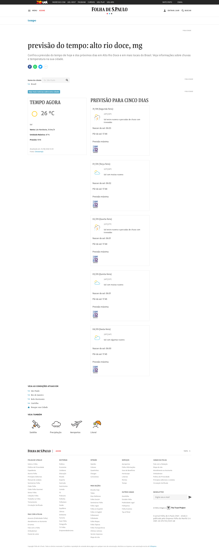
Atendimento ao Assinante (37, 521)
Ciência (61, 511)
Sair (177, 10)
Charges (93, 473)
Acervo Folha (32, 473)
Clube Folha (32, 486)
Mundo (61, 477)
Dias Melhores (95, 496)
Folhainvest (94, 515)
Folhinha (62, 499)
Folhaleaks (94, 518)
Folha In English (96, 512)
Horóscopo (126, 473)
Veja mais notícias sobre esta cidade (44, 91)
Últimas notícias (96, 531)
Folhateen (62, 502)
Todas (92, 493)
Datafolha (125, 496)
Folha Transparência (97, 528)
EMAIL (180, 2)
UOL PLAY (101, 2)
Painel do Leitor (33, 534)
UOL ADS (110, 2)
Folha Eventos (127, 509)
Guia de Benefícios (128, 470)
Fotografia (63, 524)
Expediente (32, 470)
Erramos (31, 524)
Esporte (62, 480)
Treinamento (32, 502)
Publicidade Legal (128, 502)
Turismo (62, 518)
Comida (62, 489)
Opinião (93, 464)
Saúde (61, 505)
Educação (62, 473)
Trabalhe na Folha (34, 499)
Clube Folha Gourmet (35, 489)
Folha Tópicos (95, 524)
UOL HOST (71, 2)
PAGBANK (82, 2)
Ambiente (62, 515)
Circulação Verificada (35, 505)
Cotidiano (62, 470)
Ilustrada (62, 483)
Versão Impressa (96, 534)
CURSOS (91, 2)
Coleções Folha (33, 496)
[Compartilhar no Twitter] (40, 67)
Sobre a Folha (33, 464)
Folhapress (126, 506)
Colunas (93, 467)
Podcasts (62, 496)
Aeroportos (126, 464)
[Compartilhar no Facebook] (30, 67)
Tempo (32, 20)
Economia (62, 467)
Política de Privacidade (36, 467)
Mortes (124, 480)
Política (62, 464)
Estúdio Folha (127, 499)
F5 (60, 492)
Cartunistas (94, 477)
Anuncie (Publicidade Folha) (38, 518)
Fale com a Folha (34, 528)
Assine (42, 10)
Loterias (125, 477)
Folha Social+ (95, 499)
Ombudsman (32, 531)
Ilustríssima (63, 486)
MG (137, 46)
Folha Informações (128, 467)
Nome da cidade (34, 80)
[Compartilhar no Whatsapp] (35, 67)
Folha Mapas (95, 521)
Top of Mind (126, 512)
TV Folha (62, 527)
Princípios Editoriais (35, 477)
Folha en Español (96, 509)
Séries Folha (32, 492)
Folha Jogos (94, 506)
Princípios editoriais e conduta (164, 480)
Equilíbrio (62, 508)
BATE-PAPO (167, 2)
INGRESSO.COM (58, 2)
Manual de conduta (34, 480)
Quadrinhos (94, 470)
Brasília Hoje (94, 490)
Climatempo (39, 151)
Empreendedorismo (66, 530)
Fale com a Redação (160, 464)
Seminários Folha (34, 483)
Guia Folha (63, 521)
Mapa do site (95, 537)
